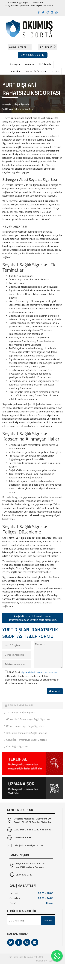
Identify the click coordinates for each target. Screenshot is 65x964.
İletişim (55, 71)
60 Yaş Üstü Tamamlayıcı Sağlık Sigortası (28, 719)
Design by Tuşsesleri (47, 960)
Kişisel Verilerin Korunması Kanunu (39, 672)
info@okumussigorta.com (17, 5)
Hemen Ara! (38, 2)
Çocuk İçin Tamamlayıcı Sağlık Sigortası (26, 740)
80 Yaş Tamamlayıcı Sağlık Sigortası (25, 726)
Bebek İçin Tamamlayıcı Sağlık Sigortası (26, 733)
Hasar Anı (14, 71)
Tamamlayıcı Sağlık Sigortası (18, 2)
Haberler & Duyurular (36, 71)
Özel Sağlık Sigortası (17, 746)
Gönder (53, 691)
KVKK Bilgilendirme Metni (42, 5)
